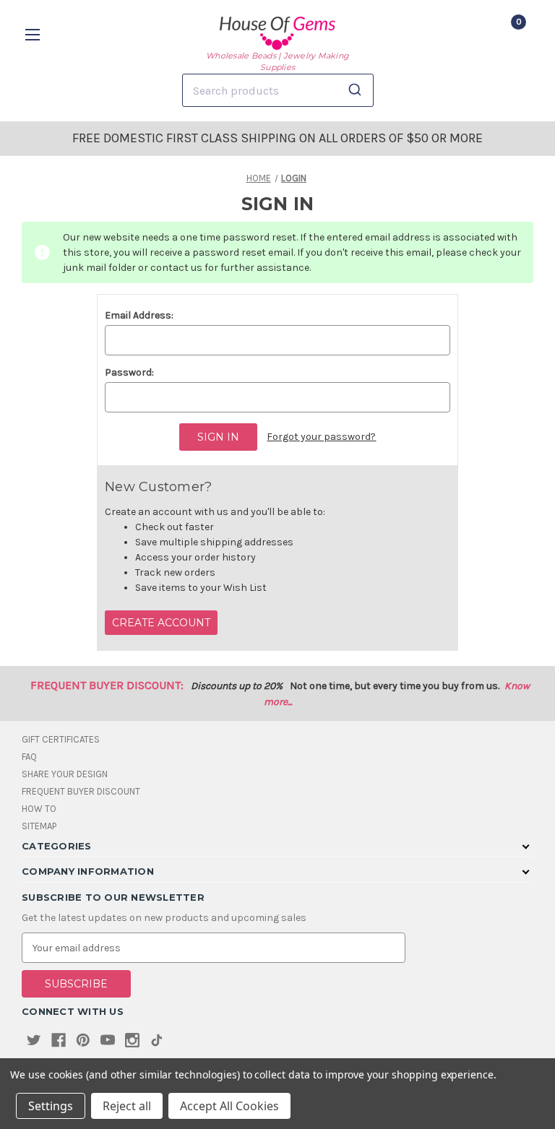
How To (39, 808)
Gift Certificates (61, 739)
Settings (50, 1106)
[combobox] (278, 90)
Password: (129, 372)
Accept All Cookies (229, 1106)
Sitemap (39, 826)
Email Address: (139, 315)
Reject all (127, 1106)
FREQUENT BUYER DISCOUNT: (107, 685)
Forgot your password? (321, 437)
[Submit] (357, 90)
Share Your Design (65, 774)
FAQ (29, 756)
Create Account (161, 622)
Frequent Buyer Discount (81, 791)
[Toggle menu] (34, 34)
